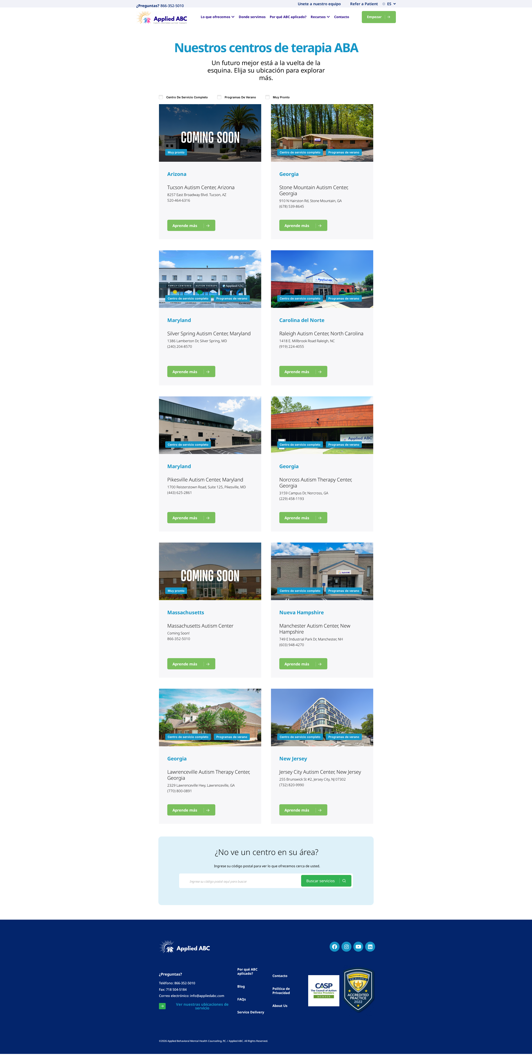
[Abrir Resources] (328, 16)
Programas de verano (240, 97)
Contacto (279, 976)
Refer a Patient (364, 4)
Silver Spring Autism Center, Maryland (209, 333)
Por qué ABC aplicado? (247, 971)
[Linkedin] (370, 947)
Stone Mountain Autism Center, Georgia (313, 190)
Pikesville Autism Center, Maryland (205, 479)
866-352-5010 (171, 5)
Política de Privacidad (281, 991)
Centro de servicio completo (187, 97)
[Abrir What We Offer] (233, 16)
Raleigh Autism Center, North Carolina (321, 333)
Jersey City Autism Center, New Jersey (320, 771)
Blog (241, 986)
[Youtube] (358, 947)
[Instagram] (346, 947)
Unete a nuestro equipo (319, 4)
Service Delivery (250, 1012)
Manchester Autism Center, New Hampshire (314, 628)
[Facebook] (335, 947)
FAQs (241, 999)
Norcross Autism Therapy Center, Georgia (315, 482)
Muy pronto (281, 97)
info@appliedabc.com (207, 995)
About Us (279, 1006)
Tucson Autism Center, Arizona (201, 187)
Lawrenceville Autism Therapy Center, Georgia (208, 774)
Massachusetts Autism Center (200, 625)
